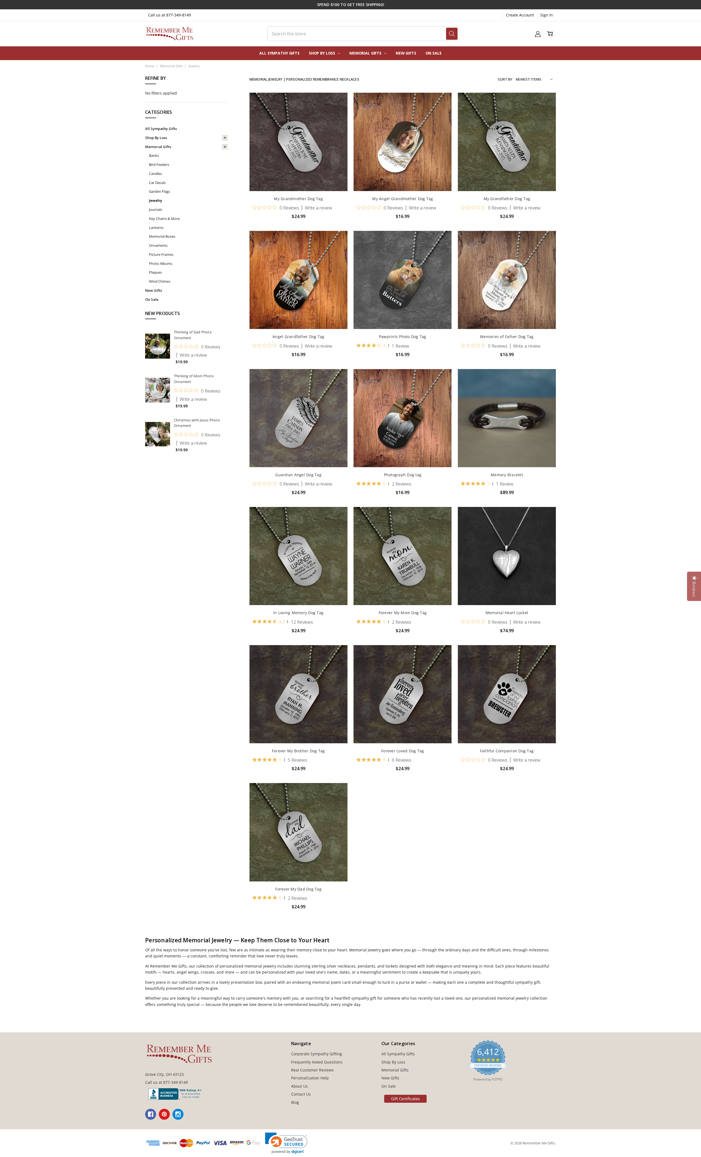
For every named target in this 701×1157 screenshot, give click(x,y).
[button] (286, 1143)
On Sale (434, 53)
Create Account (520, 15)
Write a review (193, 355)
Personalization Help (310, 1078)
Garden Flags (159, 191)
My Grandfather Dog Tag (507, 198)
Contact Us (301, 1094)
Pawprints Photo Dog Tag (402, 336)
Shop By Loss (322, 53)
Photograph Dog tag (403, 474)
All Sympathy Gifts (279, 53)
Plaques (155, 272)
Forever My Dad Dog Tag (298, 889)
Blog (295, 1102)
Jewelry (155, 200)
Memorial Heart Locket (506, 612)
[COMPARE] (337, 111)
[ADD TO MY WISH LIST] (337, 120)
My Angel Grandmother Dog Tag (402, 198)
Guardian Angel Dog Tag (298, 474)
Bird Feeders (159, 164)
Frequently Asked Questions (317, 1062)
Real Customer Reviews (312, 1070)
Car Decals (157, 182)
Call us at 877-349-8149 (169, 15)
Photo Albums (160, 263)
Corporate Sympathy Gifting (316, 1053)
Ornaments (158, 245)
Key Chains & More (164, 218)
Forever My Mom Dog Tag (403, 612)
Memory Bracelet (507, 474)
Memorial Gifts (366, 53)
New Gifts (406, 53)
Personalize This (298, 179)
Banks (154, 155)
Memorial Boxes (162, 236)
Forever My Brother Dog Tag (298, 750)
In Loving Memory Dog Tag (298, 612)
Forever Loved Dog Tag (402, 750)
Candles (155, 173)
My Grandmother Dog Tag (298, 198)
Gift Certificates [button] (405, 1098)
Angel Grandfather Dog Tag (298, 336)
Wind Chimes (159, 281)
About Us (299, 1086)
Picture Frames (161, 254)
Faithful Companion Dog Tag (507, 750)
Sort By (505, 79)
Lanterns (156, 227)
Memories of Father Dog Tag (507, 336)
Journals (155, 209)
